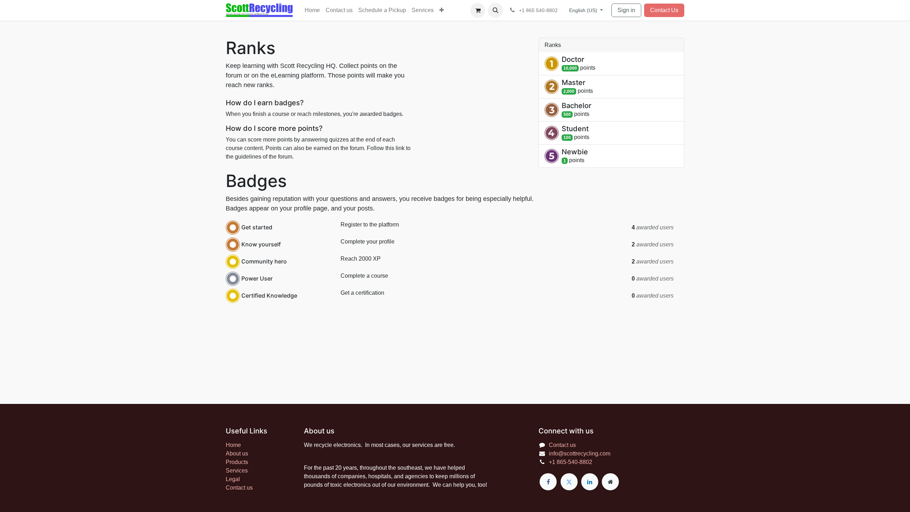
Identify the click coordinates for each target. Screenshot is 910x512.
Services (237, 471)
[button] (495, 10)
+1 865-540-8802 (570, 462)
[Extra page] (610, 481)
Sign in (626, 10)
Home (233, 445)
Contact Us (664, 10)
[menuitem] (312, 10)
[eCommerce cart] (477, 10)
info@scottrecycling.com (579, 453)
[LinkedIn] (589, 481)
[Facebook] (548, 481)
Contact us (239, 488)
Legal (233, 479)
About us (237, 453)
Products (237, 462)
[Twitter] (569, 481)
